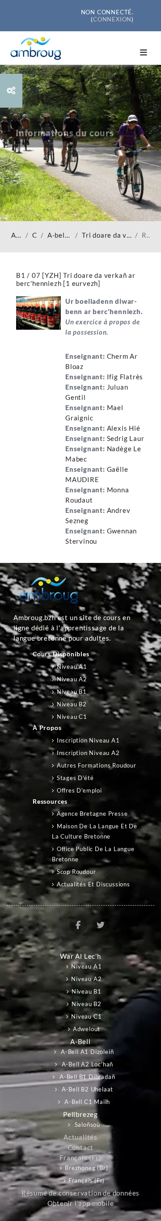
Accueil (16, 235)
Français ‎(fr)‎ (80, 1158)
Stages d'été (75, 777)
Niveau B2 (72, 704)
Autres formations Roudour (96, 765)
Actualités (80, 1137)
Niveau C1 (72, 716)
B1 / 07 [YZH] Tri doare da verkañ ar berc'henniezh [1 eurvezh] (76, 279)
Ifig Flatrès (125, 377)
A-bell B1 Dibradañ (59, 235)
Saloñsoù (86, 1124)
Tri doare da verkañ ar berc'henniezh (106, 235)
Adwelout (86, 1028)
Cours (34, 235)
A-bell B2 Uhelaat (86, 1089)
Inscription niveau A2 (88, 752)
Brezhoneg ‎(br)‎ (86, 1167)
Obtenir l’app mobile (80, 1203)
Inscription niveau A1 (88, 740)
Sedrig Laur (125, 438)
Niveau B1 (72, 691)
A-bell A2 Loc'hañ (86, 1064)
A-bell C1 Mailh (86, 1101)
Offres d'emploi (79, 790)
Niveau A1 (72, 666)
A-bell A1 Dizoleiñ (86, 1051)
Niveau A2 (72, 679)
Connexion (112, 19)
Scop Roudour (76, 871)
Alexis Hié (123, 428)
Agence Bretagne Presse (92, 813)
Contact (81, 1147)
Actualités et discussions (93, 884)
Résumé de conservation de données (80, 1193)
